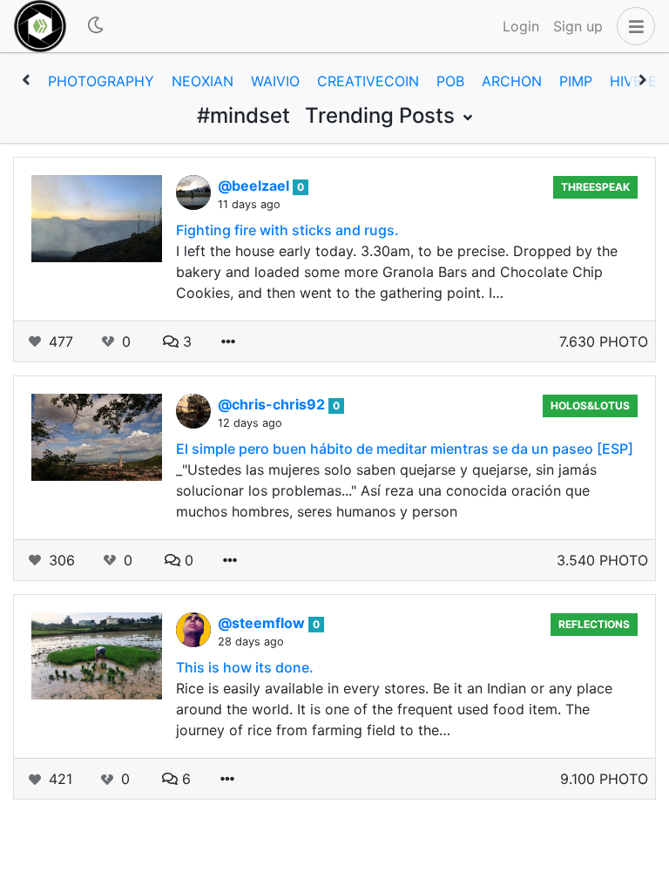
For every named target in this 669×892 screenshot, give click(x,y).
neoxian (202, 81)
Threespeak (595, 186)
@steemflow (263, 623)
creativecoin (368, 81)
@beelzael (255, 185)
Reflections (594, 624)
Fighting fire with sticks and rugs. (287, 230)
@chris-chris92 (273, 404)
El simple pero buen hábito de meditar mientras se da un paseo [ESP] (404, 448)
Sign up (578, 26)
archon (512, 81)
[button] (632, 26)
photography (101, 81)
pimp (575, 81)
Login (521, 26)
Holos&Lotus (590, 405)
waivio (275, 81)
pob (450, 81)
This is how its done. (245, 667)
